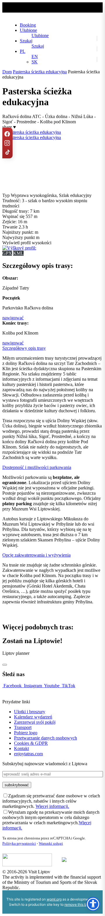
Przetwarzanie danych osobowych (45, 737)
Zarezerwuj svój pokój (34, 722)
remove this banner (79, 904)
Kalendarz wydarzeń (33, 716)
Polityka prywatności (19, 843)
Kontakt (21, 748)
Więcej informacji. (52, 806)
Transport (23, 727)
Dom (7, 71)
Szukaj (26, 40)
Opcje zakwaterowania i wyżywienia (36, 555)
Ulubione (28, 30)
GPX (7, 253)
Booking (28, 24)
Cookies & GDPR (31, 743)
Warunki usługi (51, 843)
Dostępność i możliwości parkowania (36, 467)
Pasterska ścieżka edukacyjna (40, 71)
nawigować (13, 317)
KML (18, 253)
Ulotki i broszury (29, 711)
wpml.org (54, 899)
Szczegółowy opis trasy (24, 348)
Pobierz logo (25, 732)
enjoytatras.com (28, 753)
